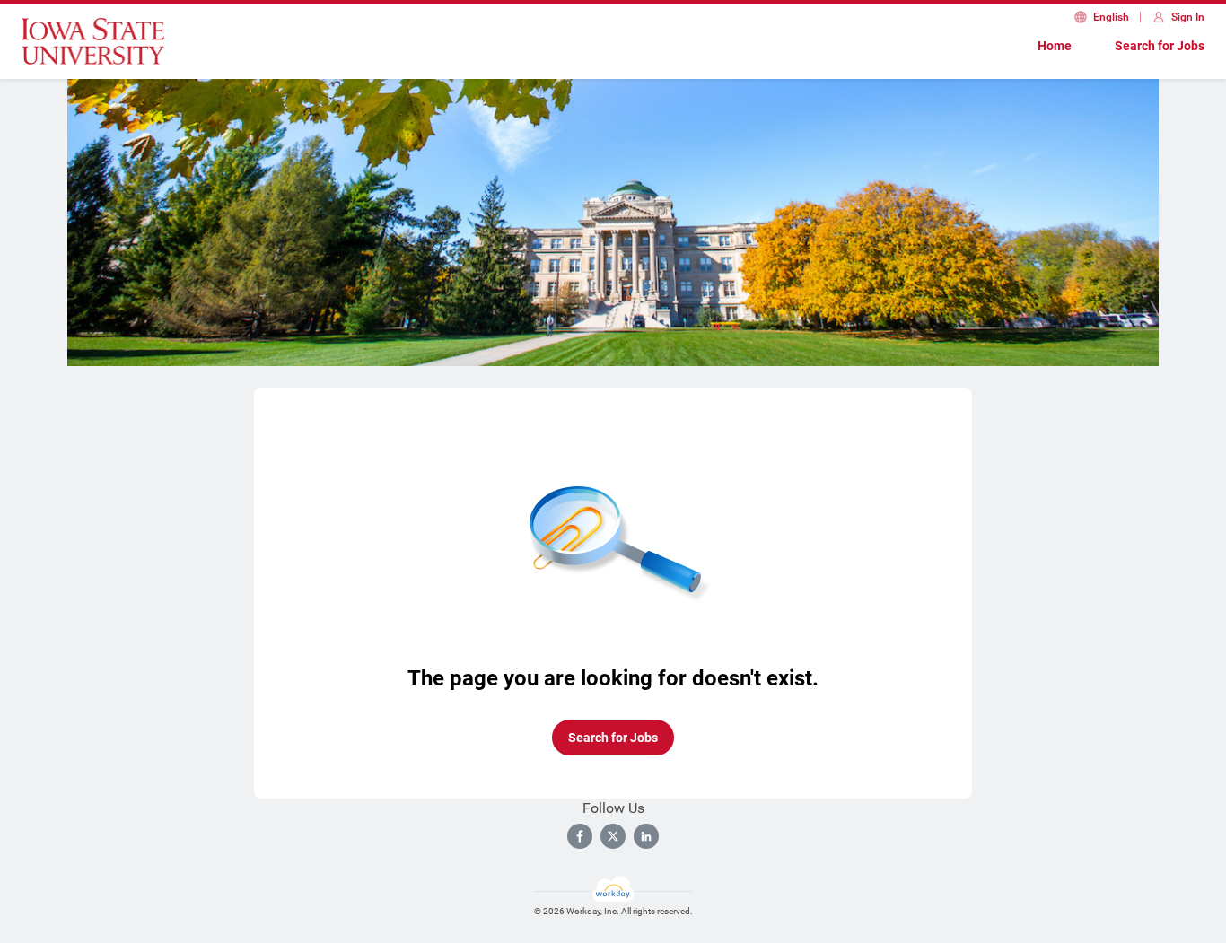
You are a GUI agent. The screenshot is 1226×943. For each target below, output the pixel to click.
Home (1055, 46)
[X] (613, 836)
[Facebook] (579, 836)
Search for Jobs (1159, 46)
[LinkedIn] (646, 836)
